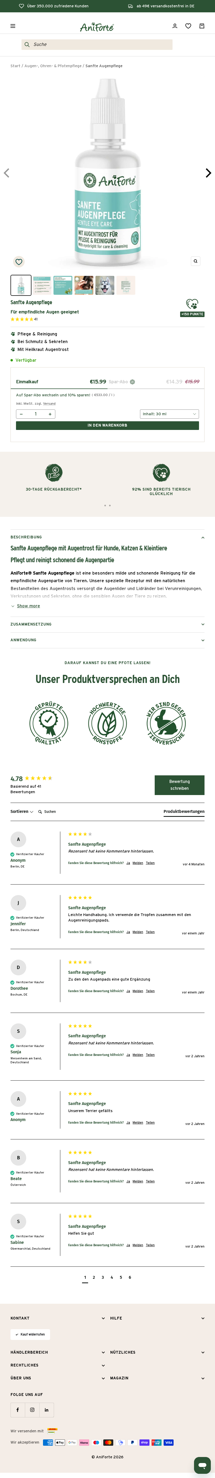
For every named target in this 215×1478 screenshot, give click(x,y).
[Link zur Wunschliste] (188, 26)
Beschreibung (26, 537)
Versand (49, 404)
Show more (28, 606)
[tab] (184, 813)
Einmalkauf (27, 382)
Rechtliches (24, 1365)
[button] (44, 319)
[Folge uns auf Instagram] (32, 1410)
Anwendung (23, 640)
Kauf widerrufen (33, 1334)
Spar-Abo (119, 382)
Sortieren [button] (19, 811)
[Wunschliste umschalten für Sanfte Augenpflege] (19, 261)
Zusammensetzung (31, 624)
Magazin (119, 1378)
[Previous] (7, 173)
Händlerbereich (29, 1352)
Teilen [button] (150, 863)
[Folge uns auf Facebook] (17, 1410)
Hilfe (116, 1318)
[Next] (207, 173)
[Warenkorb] (202, 26)
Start (15, 66)
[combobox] (101, 45)
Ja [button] (128, 863)
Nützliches (123, 1352)
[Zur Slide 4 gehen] (110, 505)
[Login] (175, 26)
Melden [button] (138, 863)
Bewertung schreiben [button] (179, 785)
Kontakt (20, 1318)
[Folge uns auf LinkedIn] (46, 1410)
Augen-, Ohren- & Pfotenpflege (53, 66)
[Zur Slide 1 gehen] (105, 505)
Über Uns (20, 1378)
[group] (38, 779)
